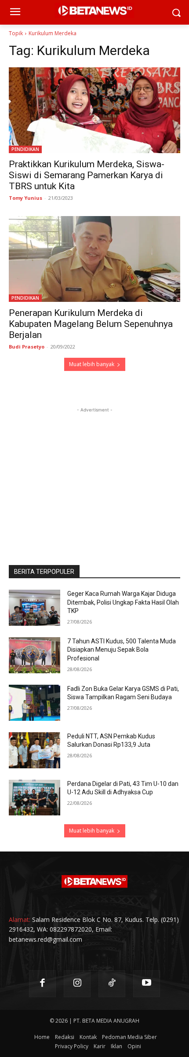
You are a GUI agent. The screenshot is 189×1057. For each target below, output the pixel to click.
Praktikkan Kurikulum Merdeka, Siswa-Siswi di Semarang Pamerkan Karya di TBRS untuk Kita (86, 175)
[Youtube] (146, 983)
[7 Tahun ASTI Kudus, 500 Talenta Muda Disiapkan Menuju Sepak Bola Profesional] (34, 655)
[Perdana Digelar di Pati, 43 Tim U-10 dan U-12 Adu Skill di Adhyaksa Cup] (34, 798)
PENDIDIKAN (25, 149)
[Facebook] (42, 983)
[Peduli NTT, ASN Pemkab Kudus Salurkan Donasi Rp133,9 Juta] (34, 750)
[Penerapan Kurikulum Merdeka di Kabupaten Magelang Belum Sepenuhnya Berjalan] (94, 259)
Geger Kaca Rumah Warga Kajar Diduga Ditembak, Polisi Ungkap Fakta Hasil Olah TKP (123, 602)
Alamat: (19, 919)
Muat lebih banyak (91, 364)
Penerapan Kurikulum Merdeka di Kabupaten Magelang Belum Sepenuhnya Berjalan (91, 324)
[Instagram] (77, 983)
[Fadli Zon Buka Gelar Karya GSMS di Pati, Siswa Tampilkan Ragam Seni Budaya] (34, 703)
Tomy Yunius (25, 198)
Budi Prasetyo (26, 346)
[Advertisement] (94, 470)
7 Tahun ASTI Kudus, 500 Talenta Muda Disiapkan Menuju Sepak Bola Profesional (121, 650)
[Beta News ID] (94, 881)
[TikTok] (111, 983)
